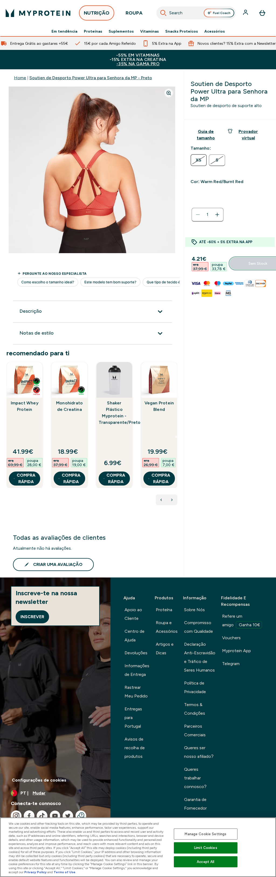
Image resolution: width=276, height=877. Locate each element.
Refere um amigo (241, 620)
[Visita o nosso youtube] (55, 815)
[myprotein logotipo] (38, 13)
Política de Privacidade (195, 687)
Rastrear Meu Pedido (136, 691)
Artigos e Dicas (165, 648)
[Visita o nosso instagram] (16, 815)
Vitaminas (149, 31)
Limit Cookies (205, 848)
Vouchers (231, 637)
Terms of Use (64, 872)
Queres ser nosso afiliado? (198, 752)
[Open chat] (80, 815)
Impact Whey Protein (25, 406)
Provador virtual (248, 134)
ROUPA (134, 13)
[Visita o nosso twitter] (68, 815)
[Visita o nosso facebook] (29, 815)
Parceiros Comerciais (195, 730)
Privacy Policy (35, 872)
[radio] (199, 160)
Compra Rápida (26, 478)
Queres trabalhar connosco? (195, 778)
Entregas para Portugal (133, 717)
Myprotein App (236, 650)
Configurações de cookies (39, 780)
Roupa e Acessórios (167, 627)
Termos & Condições (194, 709)
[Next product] (172, 499)
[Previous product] (161, 499)
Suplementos (121, 31)
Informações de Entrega (137, 670)
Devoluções (136, 653)
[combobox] (196, 12)
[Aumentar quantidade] (217, 214)
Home (20, 77)
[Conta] (246, 13)
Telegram (231, 663)
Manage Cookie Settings (205, 834)
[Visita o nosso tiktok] (42, 815)
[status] (207, 214)
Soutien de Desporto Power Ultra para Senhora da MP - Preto (90, 77)
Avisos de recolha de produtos (135, 748)
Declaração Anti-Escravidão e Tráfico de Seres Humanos (199, 657)
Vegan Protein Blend (159, 406)
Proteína (164, 609)
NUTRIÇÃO (96, 13)
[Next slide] (176, 437)
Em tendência (64, 31)
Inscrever (32, 616)
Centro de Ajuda (134, 635)
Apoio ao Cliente (133, 614)
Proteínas (93, 31)
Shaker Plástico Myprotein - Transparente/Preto (114, 413)
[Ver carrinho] (262, 13)
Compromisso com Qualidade (198, 627)
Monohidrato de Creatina (69, 406)
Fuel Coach (221, 13)
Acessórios (214, 31)
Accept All (205, 862)
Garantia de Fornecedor (195, 803)
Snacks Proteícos (181, 31)
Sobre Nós (194, 609)
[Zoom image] (168, 93)
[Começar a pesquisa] (163, 12)
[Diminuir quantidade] (198, 214)
